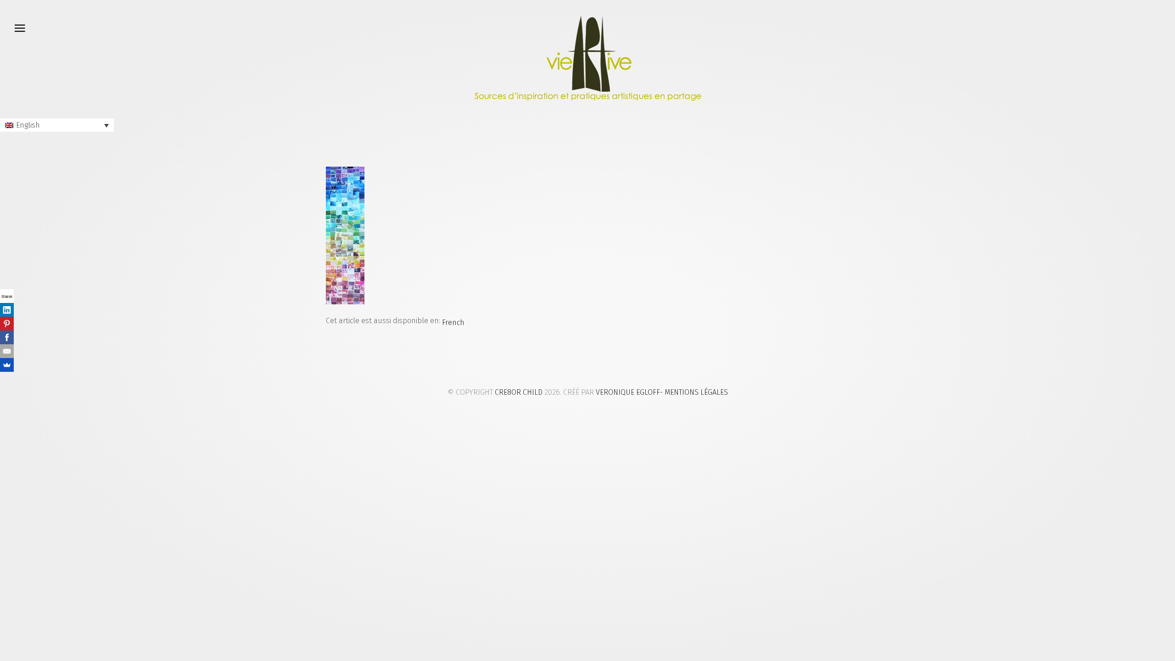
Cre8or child (519, 392)
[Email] (7, 351)
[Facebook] (7, 337)
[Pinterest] (7, 323)
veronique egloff (628, 392)
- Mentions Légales (694, 392)
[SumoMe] (7, 365)
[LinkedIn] (7, 310)
